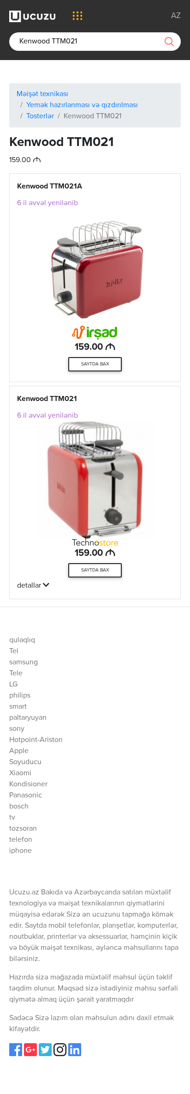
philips (19, 695)
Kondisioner (28, 784)
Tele (16, 673)
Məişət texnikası (42, 94)
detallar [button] (30, 586)
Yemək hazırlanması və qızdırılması (82, 105)
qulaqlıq (22, 640)
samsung (23, 662)
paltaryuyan (28, 718)
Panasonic (25, 795)
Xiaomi (20, 773)
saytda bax (95, 364)
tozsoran (23, 829)
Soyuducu (25, 762)
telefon (20, 840)
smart (18, 707)
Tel (13, 651)
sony (16, 729)
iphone (20, 851)
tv (12, 817)
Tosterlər (40, 116)
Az (176, 16)
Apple (19, 751)
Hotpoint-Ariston (36, 740)
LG (13, 684)
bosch (19, 806)
